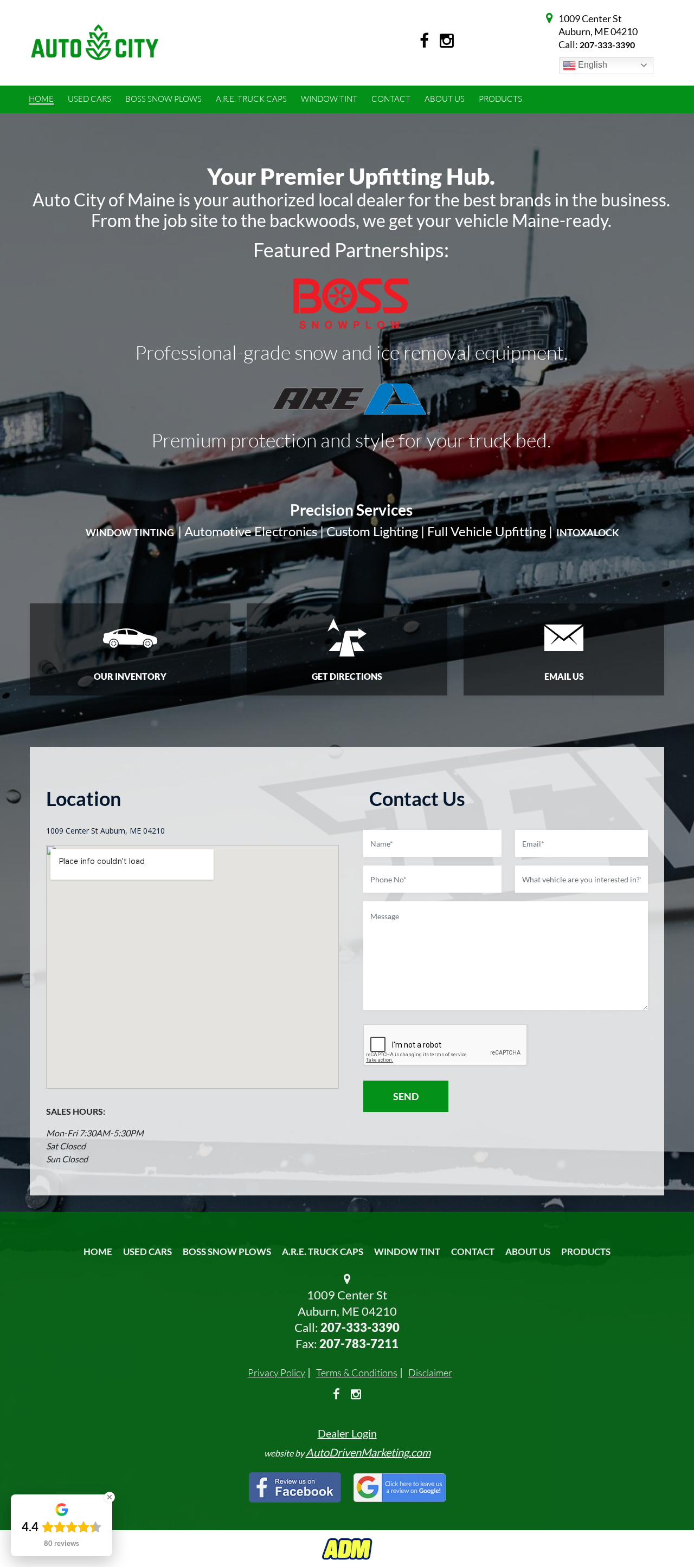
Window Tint (407, 1251)
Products (586, 1251)
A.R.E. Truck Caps (322, 1251)
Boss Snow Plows (227, 1251)
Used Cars (147, 1251)
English (591, 64)
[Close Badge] (109, 1497)
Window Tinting (130, 532)
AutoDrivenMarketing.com (368, 1452)
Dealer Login (347, 1433)
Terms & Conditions (356, 1373)
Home (97, 1251)
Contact (472, 1251)
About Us (527, 1251)
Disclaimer (430, 1373)
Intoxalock (587, 532)
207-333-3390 (607, 45)
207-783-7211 (359, 1343)
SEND (406, 1096)
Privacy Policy (276, 1373)
